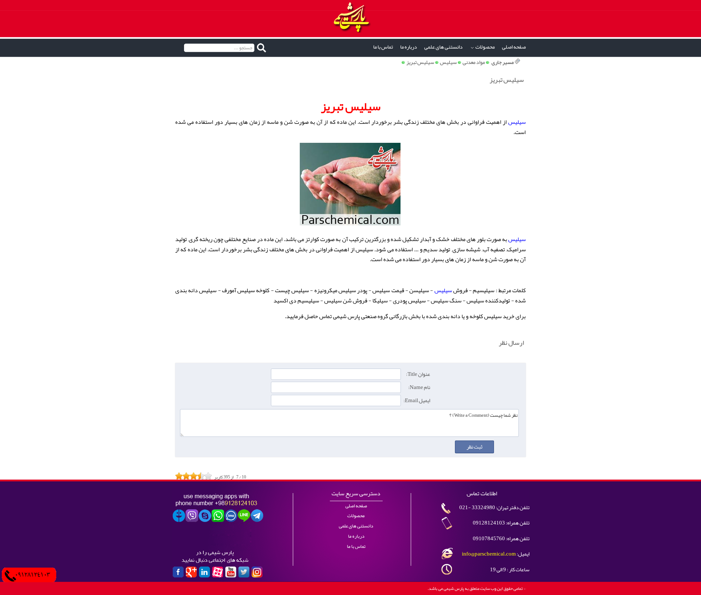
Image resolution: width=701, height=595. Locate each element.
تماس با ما (383, 47)
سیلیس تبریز (420, 62)
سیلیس (448, 62)
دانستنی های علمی (443, 47)
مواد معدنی (474, 62)
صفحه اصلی (514, 47)
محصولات (485, 47)
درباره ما (408, 47)
